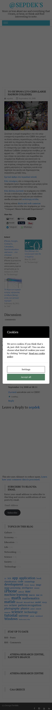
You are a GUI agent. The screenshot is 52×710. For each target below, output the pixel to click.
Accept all (26, 377)
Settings (26, 369)
